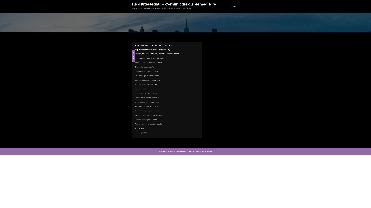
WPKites (196, 151)
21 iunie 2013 (133, 56)
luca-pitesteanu (142, 46)
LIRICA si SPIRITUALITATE (162, 46)
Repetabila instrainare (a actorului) (152, 49)
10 (175, 46)
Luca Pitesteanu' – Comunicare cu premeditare (174, 4)
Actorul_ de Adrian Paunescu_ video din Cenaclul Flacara (157, 54)
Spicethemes (207, 151)
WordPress (182, 151)
